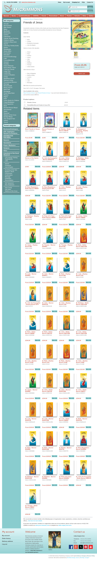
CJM (6, 161)
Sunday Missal (8, 116)
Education (7, 54)
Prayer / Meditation (10, 145)
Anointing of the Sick (11, 170)
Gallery (91, 16)
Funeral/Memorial (9, 60)
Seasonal (6, 113)
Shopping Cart (76, 2)
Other (84, 16)
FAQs (83, 2)
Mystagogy (7, 91)
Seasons (6, 140)
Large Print (7, 71)
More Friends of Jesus (29, 93)
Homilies (6, 64)
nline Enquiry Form (79, 536)
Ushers (6, 120)
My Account (66, 2)
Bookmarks (7, 33)
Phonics (6, 95)
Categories (26, 19)
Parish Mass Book (9, 93)
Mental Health (8, 86)
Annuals (6, 24)
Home (59, 2)
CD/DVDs (36, 16)
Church (43, 16)
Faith (5, 58)
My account (6, 535)
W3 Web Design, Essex (73, 557)
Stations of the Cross (10, 115)
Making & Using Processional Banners (10, 81)
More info (37, 137)
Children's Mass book (10, 42)
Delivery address (7, 541)
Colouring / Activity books (11, 45)
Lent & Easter (9, 167)
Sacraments (7, 142)
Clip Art (6, 44)
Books (14, 16)
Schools (77, 16)
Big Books (7, 31)
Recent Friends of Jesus (44, 93)
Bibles (5, 29)
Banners (6, 16)
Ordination (8, 178)
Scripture (6, 148)
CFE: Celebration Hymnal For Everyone (10, 132)
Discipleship (7, 49)
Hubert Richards (8, 65)
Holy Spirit (8, 189)
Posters (69, 16)
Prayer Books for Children (11, 100)
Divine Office (7, 51)
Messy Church (8, 87)
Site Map (82, 557)
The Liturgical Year (9, 118)
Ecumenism (7, 53)
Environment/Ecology (10, 56)
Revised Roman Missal (10, 107)
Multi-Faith (7, 89)
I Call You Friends (9, 69)
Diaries (6, 47)
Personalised (53, 16)
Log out (4, 544)
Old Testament (9, 183)
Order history (6, 538)
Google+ (87, 557)
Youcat (6, 122)
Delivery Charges (81, 556)
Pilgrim (6, 96)
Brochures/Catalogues (11, 129)
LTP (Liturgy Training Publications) (11, 158)
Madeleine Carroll (9, 78)
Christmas (8, 165)
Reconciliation (9, 180)
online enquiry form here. (65, 525)
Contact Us (90, 2)
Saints (5, 111)
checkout (90, 10)
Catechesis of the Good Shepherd (11, 154)
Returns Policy (91, 556)
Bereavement (8, 25)
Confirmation (9, 175)
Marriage (6, 84)
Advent (7, 163)
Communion (8, 173)
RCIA (5, 106)
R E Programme (8, 104)
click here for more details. (35, 520)
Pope (5, 98)
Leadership (7, 73)
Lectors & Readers (9, 75)
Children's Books (9, 40)
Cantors (6, 34)
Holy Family (8, 187)
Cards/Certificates (24, 16)
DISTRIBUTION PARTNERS (8, 136)
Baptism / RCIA (9, 171)
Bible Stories (7, 27)
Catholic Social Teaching (11, 38)
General (6, 62)
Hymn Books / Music (10, 67)
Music (62, 16)
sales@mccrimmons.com (28, 2)
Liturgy (6, 76)
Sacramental (7, 109)
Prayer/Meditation (9, 102)
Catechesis (7, 36)
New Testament (9, 184)
